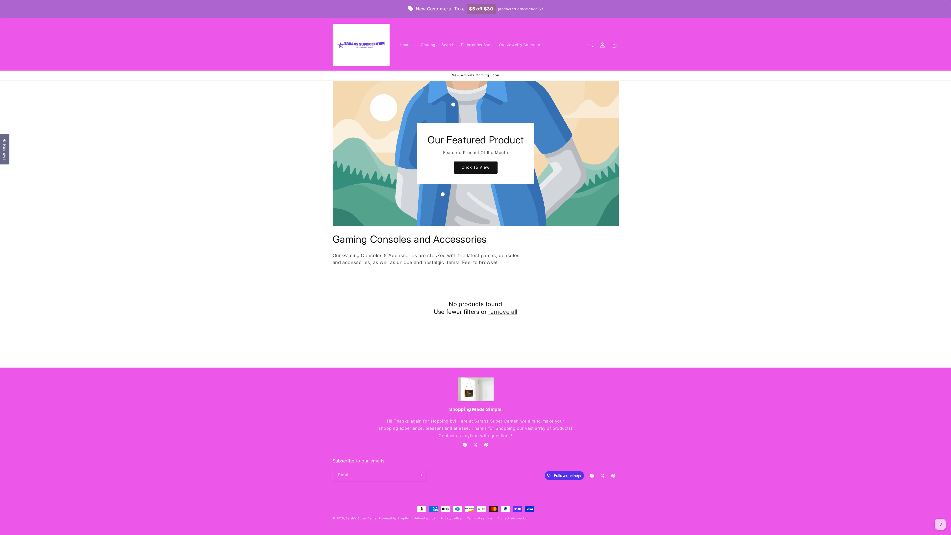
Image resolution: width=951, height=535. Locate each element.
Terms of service (479, 518)
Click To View (475, 167)
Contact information (513, 518)
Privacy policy (451, 518)
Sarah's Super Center (362, 518)
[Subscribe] (420, 475)
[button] (407, 45)
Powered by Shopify (394, 518)
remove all (502, 311)
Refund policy (424, 518)
